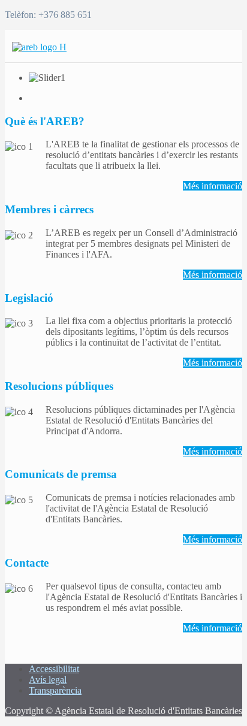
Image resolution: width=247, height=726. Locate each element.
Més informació (212, 186)
